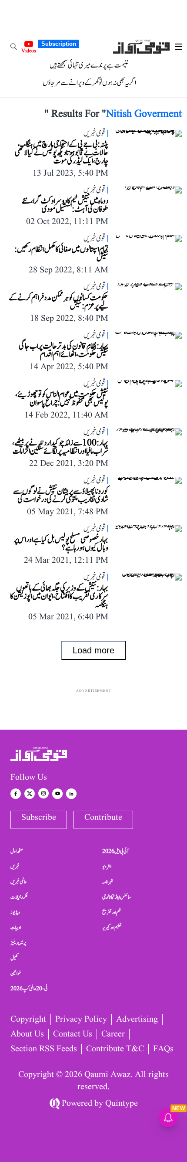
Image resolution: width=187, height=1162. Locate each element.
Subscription (58, 44)
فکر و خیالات (19, 897)
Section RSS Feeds (43, 1049)
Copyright (28, 1019)
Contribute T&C (115, 1049)
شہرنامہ (108, 881)
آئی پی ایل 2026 (115, 851)
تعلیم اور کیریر (112, 927)
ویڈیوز (15, 912)
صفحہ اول (16, 851)
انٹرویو (106, 866)
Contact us (72, 1034)
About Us (27, 1034)
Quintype (121, 1103)
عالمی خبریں (18, 881)
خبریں (15, 866)
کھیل (14, 958)
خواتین (15, 973)
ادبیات (15, 927)
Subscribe (38, 818)
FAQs (163, 1049)
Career (113, 1034)
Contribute (103, 818)
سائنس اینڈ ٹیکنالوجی (116, 897)
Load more (93, 650)
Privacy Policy (81, 1019)
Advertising (137, 1019)
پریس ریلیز (18, 942)
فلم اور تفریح (111, 912)
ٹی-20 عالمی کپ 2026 (29, 988)
